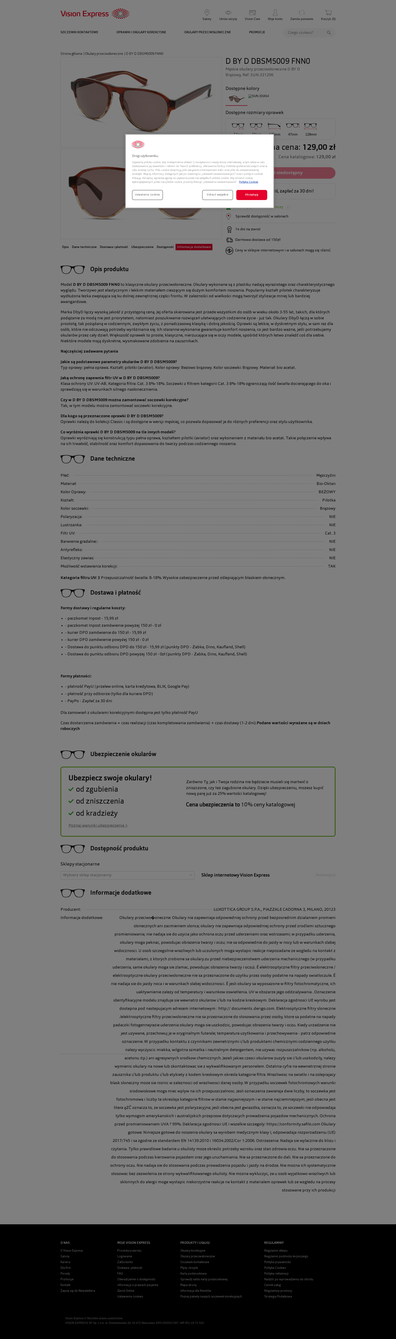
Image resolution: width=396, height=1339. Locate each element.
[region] (199, 171)
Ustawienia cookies (147, 194)
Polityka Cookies (248, 182)
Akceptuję (251, 194)
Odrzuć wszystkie (217, 194)
